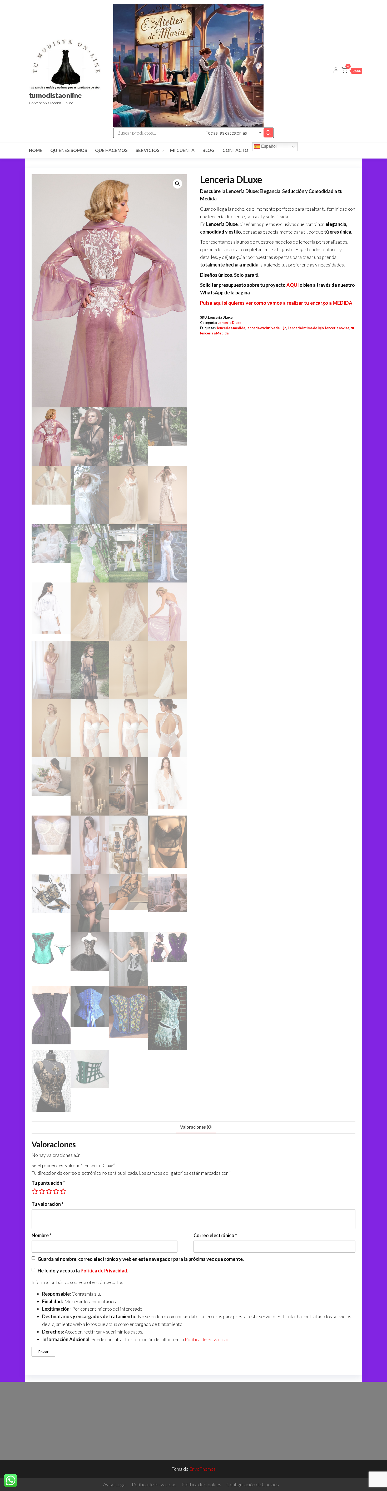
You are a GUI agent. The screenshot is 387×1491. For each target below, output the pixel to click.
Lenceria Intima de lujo (306, 328)
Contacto (235, 150)
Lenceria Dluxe (229, 323)
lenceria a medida (231, 328)
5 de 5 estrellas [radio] (63, 1191)
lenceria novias (337, 328)
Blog (208, 150)
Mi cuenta (182, 150)
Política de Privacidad (104, 1270)
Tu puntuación (48, 1183)
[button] (351, 71)
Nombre (41, 1235)
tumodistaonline (55, 95)
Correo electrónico (215, 1235)
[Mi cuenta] (336, 70)
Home (35, 150)
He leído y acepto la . (83, 1270)
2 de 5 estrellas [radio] (42, 1191)
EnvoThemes (202, 1469)
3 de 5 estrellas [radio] (49, 1191)
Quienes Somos (68, 150)
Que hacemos (111, 150)
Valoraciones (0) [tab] (196, 1126)
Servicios (148, 150)
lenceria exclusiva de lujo (266, 328)
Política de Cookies (201, 1484)
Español (268, 146)
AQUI (292, 285)
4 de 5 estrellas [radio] (56, 1191)
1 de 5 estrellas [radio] (35, 1191)
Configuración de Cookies (252, 1484)
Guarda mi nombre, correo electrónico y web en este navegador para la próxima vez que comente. (141, 1259)
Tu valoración (47, 1204)
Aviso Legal (115, 1484)
